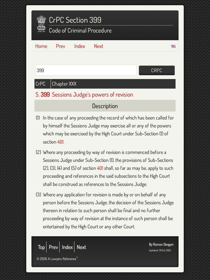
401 (60, 141)
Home (41, 45)
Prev (60, 45)
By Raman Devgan (161, 244)
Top (41, 246)
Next (98, 45)
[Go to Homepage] (41, 24)
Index (79, 45)
